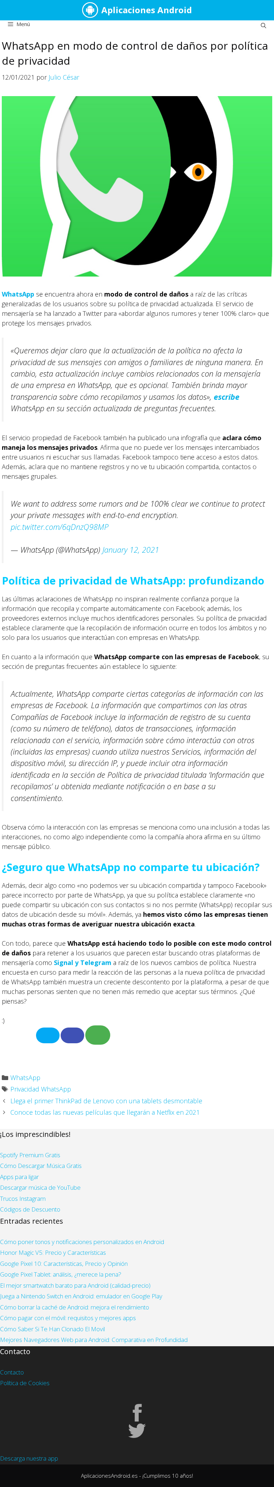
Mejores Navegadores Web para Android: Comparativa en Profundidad (94, 1340)
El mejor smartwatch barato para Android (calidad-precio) (75, 1285)
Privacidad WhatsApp (40, 1089)
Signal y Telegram (82, 962)
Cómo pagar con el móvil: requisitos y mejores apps (68, 1318)
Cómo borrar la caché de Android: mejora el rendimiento (74, 1307)
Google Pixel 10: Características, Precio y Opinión (64, 1263)
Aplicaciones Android (146, 10)
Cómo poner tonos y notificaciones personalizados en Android (82, 1242)
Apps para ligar (19, 1177)
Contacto (12, 1372)
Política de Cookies (25, 1383)
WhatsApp (18, 294)
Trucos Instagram (23, 1198)
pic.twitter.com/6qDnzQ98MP (59, 527)
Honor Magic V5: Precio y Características (53, 1252)
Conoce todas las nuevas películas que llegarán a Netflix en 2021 (105, 1112)
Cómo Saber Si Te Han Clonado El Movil (52, 1329)
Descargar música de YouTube (40, 1187)
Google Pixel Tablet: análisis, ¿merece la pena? (60, 1274)
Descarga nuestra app (29, 1458)
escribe (226, 397)
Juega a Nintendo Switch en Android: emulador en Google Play (81, 1296)
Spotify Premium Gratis (30, 1155)
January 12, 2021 (130, 549)
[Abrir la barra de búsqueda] (263, 25)
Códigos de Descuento (30, 1209)
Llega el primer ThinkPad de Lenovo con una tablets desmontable (106, 1100)
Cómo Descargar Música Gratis (41, 1166)
